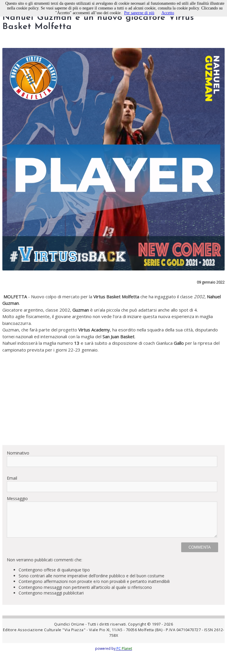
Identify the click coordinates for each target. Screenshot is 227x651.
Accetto (167, 13)
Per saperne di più (139, 13)
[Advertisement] (113, 398)
